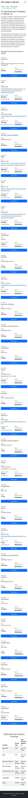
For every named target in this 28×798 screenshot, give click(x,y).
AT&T (3, 755)
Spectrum (5, 748)
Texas (7, 6)
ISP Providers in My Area (10, 2)
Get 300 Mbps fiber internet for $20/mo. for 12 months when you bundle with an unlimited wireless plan (13, 90)
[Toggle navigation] (25, 2)
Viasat (4, 782)
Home (2, 6)
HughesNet (5, 778)
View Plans (14, 75)
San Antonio (14, 6)
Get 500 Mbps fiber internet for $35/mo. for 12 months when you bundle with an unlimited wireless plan (13, 216)
